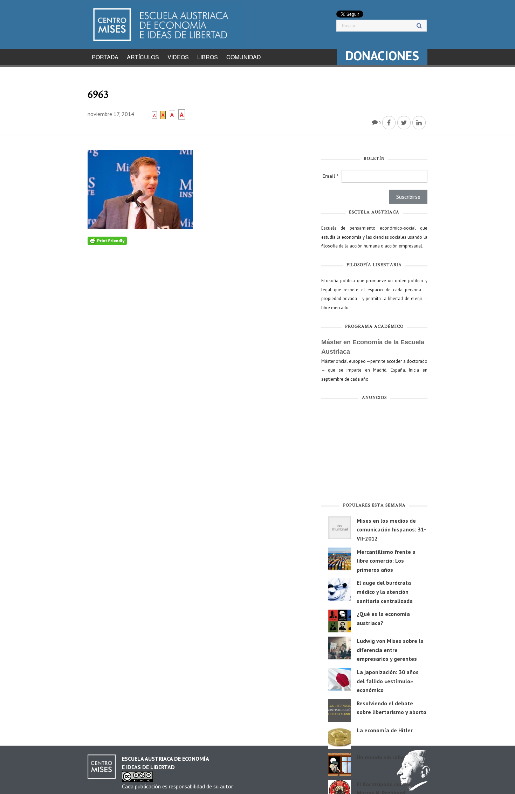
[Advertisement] (374, 453)
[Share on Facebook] (389, 122)
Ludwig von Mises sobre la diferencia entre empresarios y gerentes (390, 649)
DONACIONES (382, 55)
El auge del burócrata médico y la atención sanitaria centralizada (385, 591)
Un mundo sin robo (380, 757)
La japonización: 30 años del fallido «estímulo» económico (388, 681)
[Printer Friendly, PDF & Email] (107, 240)
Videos (178, 57)
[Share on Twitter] (404, 122)
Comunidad (243, 57)
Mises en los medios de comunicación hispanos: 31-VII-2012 (391, 529)
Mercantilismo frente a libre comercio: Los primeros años (386, 560)
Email (330, 176)
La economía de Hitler (385, 730)
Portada (105, 57)
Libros (207, 57)
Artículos (143, 57)
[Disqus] (199, 332)
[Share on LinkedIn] (419, 122)
